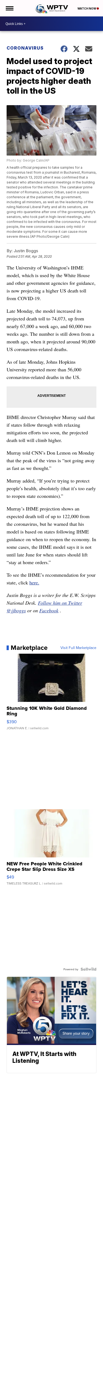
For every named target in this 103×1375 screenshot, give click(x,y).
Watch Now (87, 8)
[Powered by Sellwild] (88, 969)
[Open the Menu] (9, 8)
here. (34, 582)
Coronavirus (25, 48)
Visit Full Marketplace (78, 648)
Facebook (49, 610)
